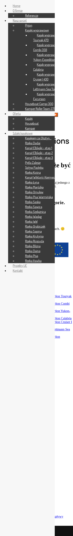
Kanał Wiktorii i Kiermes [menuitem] (40, 177)
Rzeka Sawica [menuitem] (33, 207)
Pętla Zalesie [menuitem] (33, 163)
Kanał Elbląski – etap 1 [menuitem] (38, 148)
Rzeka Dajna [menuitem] (32, 251)
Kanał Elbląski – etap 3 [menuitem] (39, 158)
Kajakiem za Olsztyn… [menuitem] (38, 138)
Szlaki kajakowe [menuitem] (22, 133)
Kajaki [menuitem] (29, 118)
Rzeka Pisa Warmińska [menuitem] (39, 197)
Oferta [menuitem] (17, 114)
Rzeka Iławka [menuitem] (33, 261)
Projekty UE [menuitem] (20, 266)
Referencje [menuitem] (31, 15)
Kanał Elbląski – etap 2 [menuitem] (39, 153)
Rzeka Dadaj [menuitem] (32, 143)
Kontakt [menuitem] (18, 271)
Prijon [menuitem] (28, 25)
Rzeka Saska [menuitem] (33, 202)
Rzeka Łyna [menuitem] (32, 182)
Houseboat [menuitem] (32, 123)
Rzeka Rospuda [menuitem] (34, 241)
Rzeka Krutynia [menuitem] (34, 236)
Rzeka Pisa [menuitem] (31, 256)
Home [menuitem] (16, 6)
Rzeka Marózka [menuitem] (34, 187)
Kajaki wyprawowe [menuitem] (37, 30)
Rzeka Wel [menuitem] (31, 221)
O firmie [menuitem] (18, 11)
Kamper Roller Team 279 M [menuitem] (41, 109)
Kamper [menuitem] (30, 128)
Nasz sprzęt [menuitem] (20, 20)
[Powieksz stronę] (55, 115)
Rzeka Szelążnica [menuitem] (35, 212)
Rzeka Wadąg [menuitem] (33, 217)
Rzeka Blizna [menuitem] (33, 246)
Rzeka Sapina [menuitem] (33, 231)
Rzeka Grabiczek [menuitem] (35, 226)
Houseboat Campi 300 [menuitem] (39, 104)
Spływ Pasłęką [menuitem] (34, 168)
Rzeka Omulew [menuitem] (34, 192)
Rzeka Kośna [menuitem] (33, 172)
